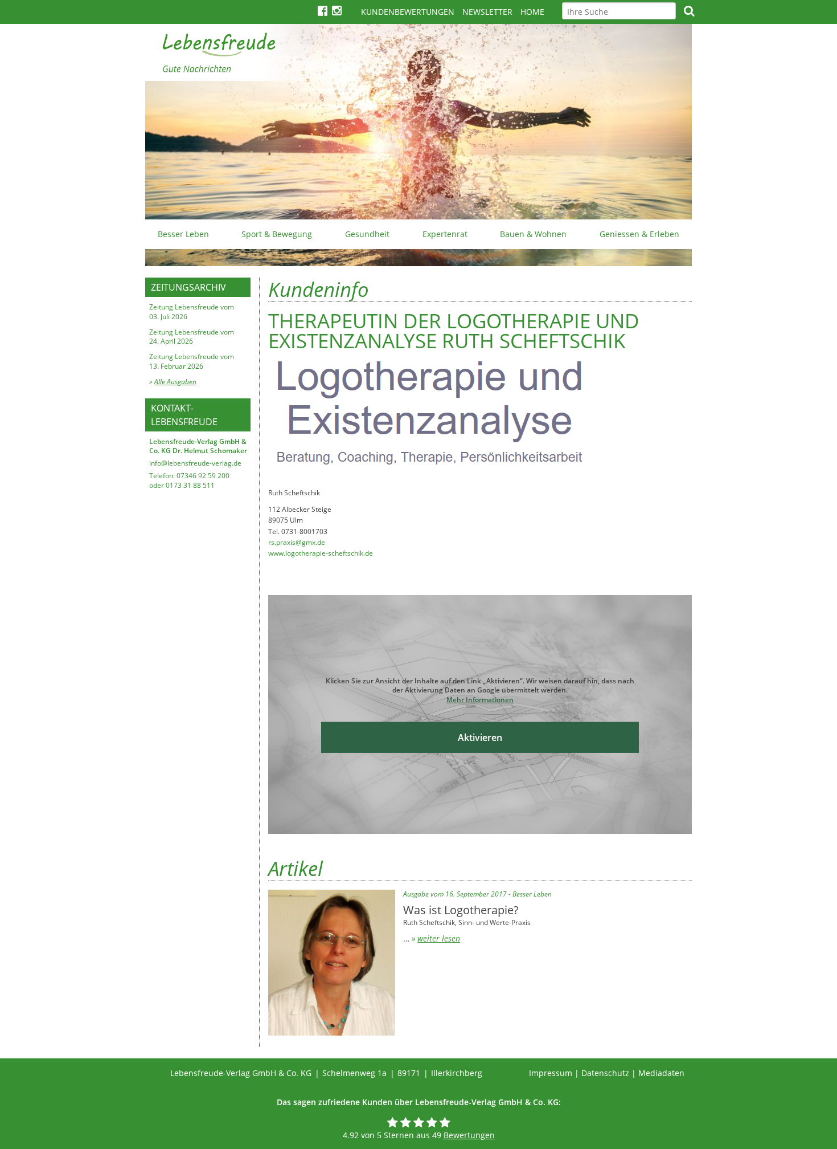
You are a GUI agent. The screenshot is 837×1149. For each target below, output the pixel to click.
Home (532, 11)
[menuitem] (183, 234)
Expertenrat (444, 234)
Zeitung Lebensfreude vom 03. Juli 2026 (191, 311)
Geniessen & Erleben (639, 234)
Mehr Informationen (480, 699)
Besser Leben (183, 234)
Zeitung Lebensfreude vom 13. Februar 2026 (191, 361)
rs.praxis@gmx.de (296, 542)
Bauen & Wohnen (533, 234)
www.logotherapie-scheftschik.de (320, 553)
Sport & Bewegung (276, 234)
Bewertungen (469, 1135)
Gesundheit (367, 234)
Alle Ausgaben (175, 381)
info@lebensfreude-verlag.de (195, 463)
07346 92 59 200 (203, 475)
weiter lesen (438, 938)
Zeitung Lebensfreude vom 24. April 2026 (191, 337)
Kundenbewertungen (407, 11)
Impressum (550, 1072)
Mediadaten (661, 1072)
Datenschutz (605, 1072)
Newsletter (487, 11)
